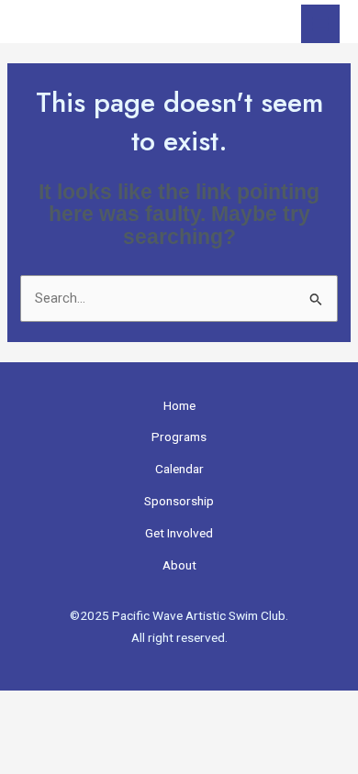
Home (179, 405)
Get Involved (179, 532)
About (179, 565)
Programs (179, 436)
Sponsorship (179, 500)
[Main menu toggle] (320, 24)
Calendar (179, 468)
